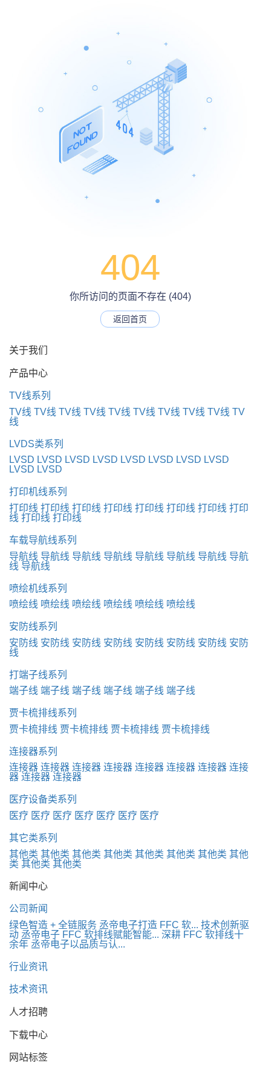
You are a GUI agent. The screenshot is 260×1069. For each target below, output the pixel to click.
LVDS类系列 (36, 444)
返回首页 (130, 319)
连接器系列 (33, 751)
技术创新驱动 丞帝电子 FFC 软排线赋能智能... (129, 930)
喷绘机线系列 (38, 588)
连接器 (23, 767)
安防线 (23, 643)
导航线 (23, 556)
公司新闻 (28, 908)
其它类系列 (33, 838)
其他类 (23, 854)
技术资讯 (28, 989)
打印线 (23, 508)
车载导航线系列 (43, 540)
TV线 (20, 412)
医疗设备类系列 (43, 799)
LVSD (21, 459)
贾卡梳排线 (33, 729)
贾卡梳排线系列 (43, 713)
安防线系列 (33, 626)
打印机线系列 (38, 491)
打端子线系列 (38, 675)
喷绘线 (23, 604)
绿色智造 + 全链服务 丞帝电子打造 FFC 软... (103, 925)
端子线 (23, 690)
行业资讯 (28, 966)
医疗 (18, 815)
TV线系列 (30, 395)
